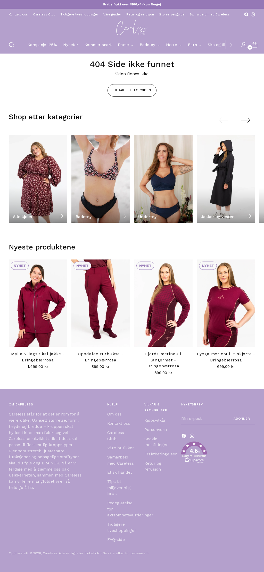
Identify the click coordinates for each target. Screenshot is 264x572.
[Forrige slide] (223, 120)
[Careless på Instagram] (253, 14)
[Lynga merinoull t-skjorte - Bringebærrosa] (226, 303)
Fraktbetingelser (160, 454)
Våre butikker (120, 447)
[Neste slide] (245, 120)
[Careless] (132, 27)
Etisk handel (119, 472)
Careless (50, 553)
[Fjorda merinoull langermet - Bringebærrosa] (163, 303)
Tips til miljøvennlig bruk (119, 487)
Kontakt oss (118, 423)
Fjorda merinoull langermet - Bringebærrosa (163, 359)
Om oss (114, 414)
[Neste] (231, 45)
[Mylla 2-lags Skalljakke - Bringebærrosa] (38, 303)
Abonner (242, 418)
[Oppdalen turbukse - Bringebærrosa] (100, 303)
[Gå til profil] (241, 45)
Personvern (155, 429)
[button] (218, 453)
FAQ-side (116, 539)
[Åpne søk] (11, 45)
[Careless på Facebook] (246, 14)
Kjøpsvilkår (155, 420)
